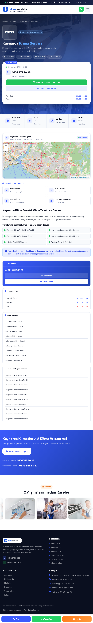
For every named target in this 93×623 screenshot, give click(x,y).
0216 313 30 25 (82, 2)
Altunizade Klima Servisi (15, 351)
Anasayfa (5, 21)
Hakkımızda (9, 579)
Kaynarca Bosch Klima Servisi (17, 419)
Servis (78, 619)
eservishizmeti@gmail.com (63, 588)
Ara (17, 619)
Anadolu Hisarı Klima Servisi (16, 355)
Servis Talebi (48, 281)
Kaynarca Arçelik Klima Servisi (17, 399)
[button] (6, 145)
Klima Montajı (56, 551)
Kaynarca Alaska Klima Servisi (17, 390)
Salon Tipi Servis (57, 555)
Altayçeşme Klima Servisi (15, 341)
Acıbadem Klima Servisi (14, 327)
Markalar (15, 21)
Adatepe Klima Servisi (14, 331)
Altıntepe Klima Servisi (14, 346)
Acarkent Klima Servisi (14, 322)
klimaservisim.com (15, 610)
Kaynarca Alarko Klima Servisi (17, 385)
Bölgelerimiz (9, 587)
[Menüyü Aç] (87, 9)
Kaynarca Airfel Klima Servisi (16, 375)
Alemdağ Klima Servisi (14, 336)
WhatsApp (47, 276)
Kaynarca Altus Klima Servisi (16, 394)
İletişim (7, 595)
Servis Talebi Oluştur (47, 89)
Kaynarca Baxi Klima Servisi (16, 404)
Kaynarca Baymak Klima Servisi (17, 409)
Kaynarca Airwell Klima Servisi (17, 380)
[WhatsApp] (81, 9)
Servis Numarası (57, 559)
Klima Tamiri (55, 543)
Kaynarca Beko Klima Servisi (16, 414)
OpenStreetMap (84, 177)
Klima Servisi (24, 21)
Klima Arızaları (56, 563)
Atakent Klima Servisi (14, 360)
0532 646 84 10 (28, 465)
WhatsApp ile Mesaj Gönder (48, 82)
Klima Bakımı (56, 547)
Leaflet (74, 177)
